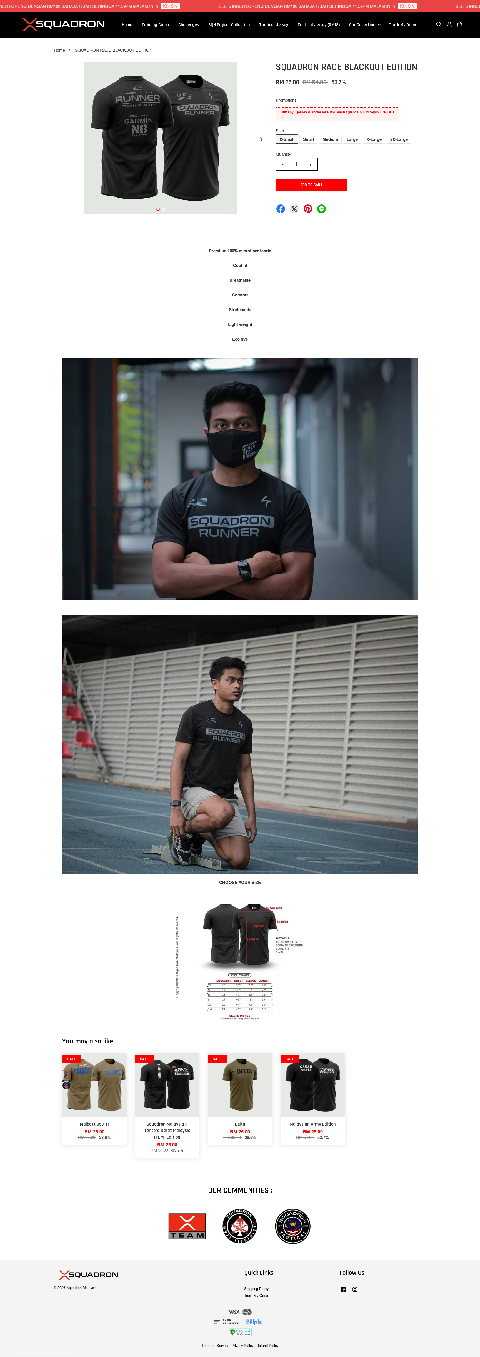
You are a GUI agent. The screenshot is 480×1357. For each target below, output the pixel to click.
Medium (330, 139)
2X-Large (399, 139)
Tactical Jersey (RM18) (319, 25)
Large (352, 139)
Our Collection (362, 25)
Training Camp (155, 25)
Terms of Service (215, 1345)
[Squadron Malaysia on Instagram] (355, 1291)
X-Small (286, 139)
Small (308, 139)
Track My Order (402, 25)
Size (280, 130)
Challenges (188, 25)
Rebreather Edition (45, 1341)
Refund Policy (267, 1345)
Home (127, 25)
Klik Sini (241, 6)
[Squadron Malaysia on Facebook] (343, 1291)
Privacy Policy (242, 1345)
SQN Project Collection (229, 25)
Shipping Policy (256, 1288)
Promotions (286, 100)
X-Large (374, 139)
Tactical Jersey (273, 25)
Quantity (283, 154)
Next (260, 139)
